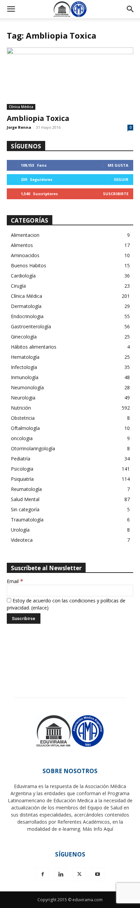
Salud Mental (25, 499)
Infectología (24, 367)
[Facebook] (42, 874)
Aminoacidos (25, 255)
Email (15, 581)
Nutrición (21, 408)
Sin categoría (25, 509)
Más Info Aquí (98, 829)
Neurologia (23, 397)
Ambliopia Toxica (38, 118)
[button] (11, 9)
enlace (40, 607)
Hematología (25, 357)
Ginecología (24, 336)
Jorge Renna (19, 127)
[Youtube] (97, 874)
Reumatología (26, 489)
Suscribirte (115, 193)
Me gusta (118, 165)
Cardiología (23, 275)
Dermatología (26, 306)
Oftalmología (25, 428)
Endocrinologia (27, 316)
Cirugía (18, 286)
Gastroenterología (31, 326)
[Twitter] (79, 874)
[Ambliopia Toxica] (70, 78)
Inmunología (24, 377)
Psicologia (22, 469)
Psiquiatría (22, 479)
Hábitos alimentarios (33, 347)
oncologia (22, 438)
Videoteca (22, 540)
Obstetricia (23, 418)
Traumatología (27, 519)
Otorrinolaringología (33, 448)
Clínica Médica (21, 106)
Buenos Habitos (28, 265)
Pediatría (20, 458)
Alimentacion (25, 235)
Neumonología (27, 387)
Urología (20, 530)
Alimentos (22, 245)
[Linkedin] (61, 874)
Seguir (121, 179)
